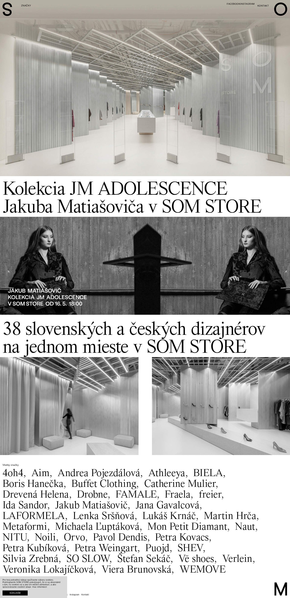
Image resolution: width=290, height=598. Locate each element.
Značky (26, 5)
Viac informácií (39, 587)
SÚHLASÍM (15, 593)
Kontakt (263, 5)
